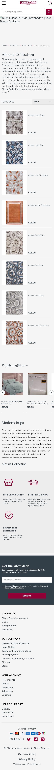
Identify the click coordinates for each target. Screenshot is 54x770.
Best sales (7, 629)
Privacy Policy (27, 759)
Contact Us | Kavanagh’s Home (18, 658)
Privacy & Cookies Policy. (14, 588)
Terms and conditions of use (16, 651)
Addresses (7, 691)
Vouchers (6, 695)
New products (9, 626)
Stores (5, 666)
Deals (5, 622)
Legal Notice (8, 647)
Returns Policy (27, 754)
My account (8, 716)
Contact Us (7, 712)
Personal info (8, 680)
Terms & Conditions (37, 586)
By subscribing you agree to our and (26, 587)
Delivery (6, 709)
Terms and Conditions (27, 764)
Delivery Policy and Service (15, 643)
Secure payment (10, 655)
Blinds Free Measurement (15, 618)
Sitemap (6, 662)
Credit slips (7, 687)
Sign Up (27, 596)
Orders (5, 683)
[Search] (49, 12)
